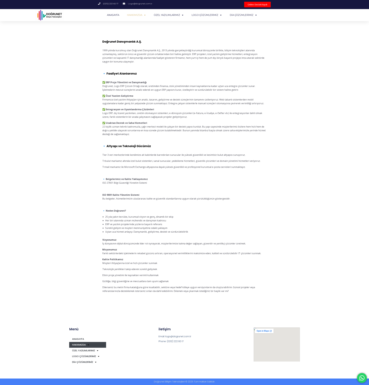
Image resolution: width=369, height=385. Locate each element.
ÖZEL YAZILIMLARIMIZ (167, 15)
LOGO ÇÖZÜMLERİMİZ (205, 15)
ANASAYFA (113, 15)
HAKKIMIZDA (134, 15)
